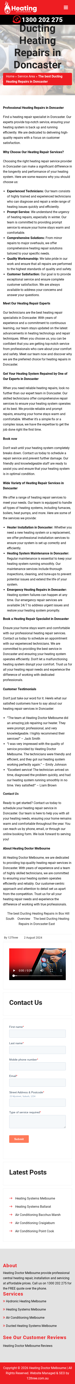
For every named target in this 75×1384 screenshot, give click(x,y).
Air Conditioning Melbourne (25, 1318)
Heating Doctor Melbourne (47, 1368)
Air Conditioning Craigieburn (35, 1223)
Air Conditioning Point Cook (34, 1231)
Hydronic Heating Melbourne (26, 1301)
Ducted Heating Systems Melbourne (31, 1326)
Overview (23, 919)
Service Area (26, 76)
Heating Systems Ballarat (33, 1207)
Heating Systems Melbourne (35, 1198)
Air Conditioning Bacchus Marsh (38, 1215)
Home (10, 76)
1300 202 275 (42, 20)
